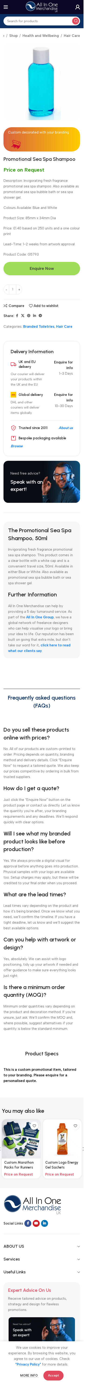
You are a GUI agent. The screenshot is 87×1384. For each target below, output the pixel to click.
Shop (13, 36)
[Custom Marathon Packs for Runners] (21, 1138)
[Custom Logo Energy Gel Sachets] (62, 1138)
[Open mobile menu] (5, 7)
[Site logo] (42, 7)
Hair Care (72, 36)
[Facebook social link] (17, 316)
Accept (53, 1375)
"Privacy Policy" (28, 1364)
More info (29, 1375)
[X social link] (23, 316)
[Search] (75, 21)
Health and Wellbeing (41, 36)
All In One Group (40, 617)
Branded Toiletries (38, 326)
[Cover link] (41, 482)
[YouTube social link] (36, 1223)
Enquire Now (42, 268)
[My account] (77, 7)
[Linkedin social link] (34, 316)
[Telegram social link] (40, 316)
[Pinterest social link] (29, 316)
